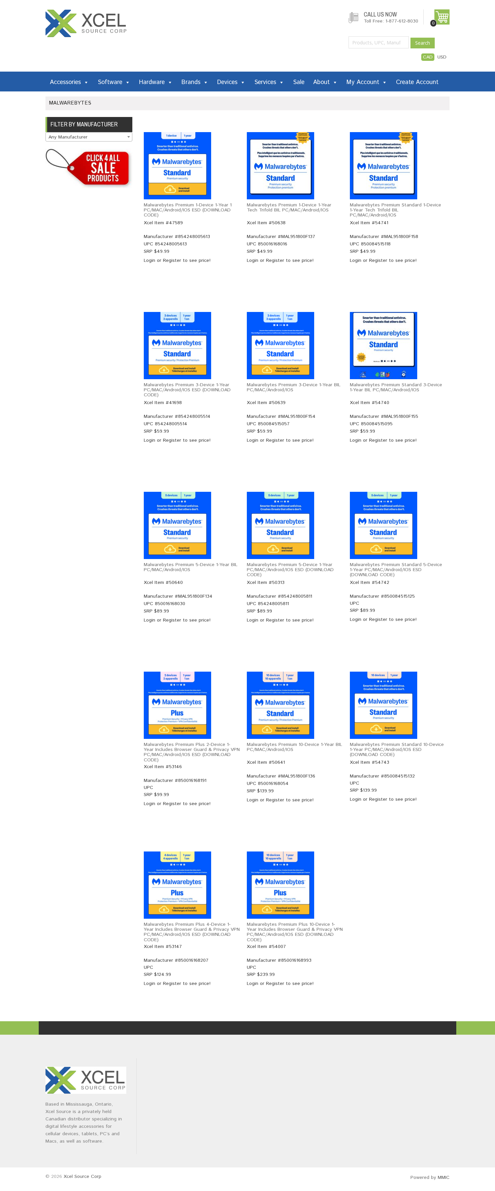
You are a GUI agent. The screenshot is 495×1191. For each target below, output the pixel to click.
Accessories (65, 82)
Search (422, 43)
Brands (191, 82)
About (321, 82)
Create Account (417, 82)
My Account (362, 82)
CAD (428, 57)
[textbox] (89, 137)
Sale (298, 82)
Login (149, 260)
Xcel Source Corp (82, 1176)
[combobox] (88, 137)
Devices (227, 82)
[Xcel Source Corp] (86, 12)
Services (265, 82)
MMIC (444, 1177)
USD (442, 57)
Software (110, 82)
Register (172, 260)
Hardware (152, 82)
